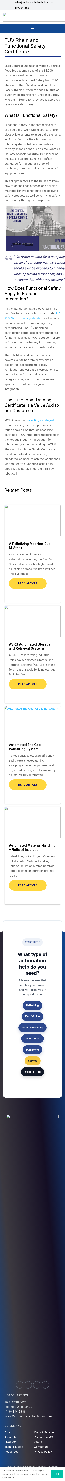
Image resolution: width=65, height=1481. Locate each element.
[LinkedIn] (45, 1385)
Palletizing (32, 1005)
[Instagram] (19, 1385)
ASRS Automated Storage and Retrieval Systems (29, 646)
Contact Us (41, 1446)
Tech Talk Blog (14, 1446)
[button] (32, 28)
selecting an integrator (42, 420)
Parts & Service (44, 1432)
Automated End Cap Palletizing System (25, 747)
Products (10, 1442)
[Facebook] (28, 1385)
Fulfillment (32, 1049)
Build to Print (32, 1071)
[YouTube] (37, 1385)
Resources (11, 1451)
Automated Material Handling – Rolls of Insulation (32, 847)
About (8, 1432)
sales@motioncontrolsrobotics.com (28, 1416)
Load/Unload (32, 1038)
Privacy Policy (43, 1451)
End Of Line (32, 1016)
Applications (13, 1437)
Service (32, 1060)
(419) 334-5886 (15, 1411)
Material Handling (32, 1027)
